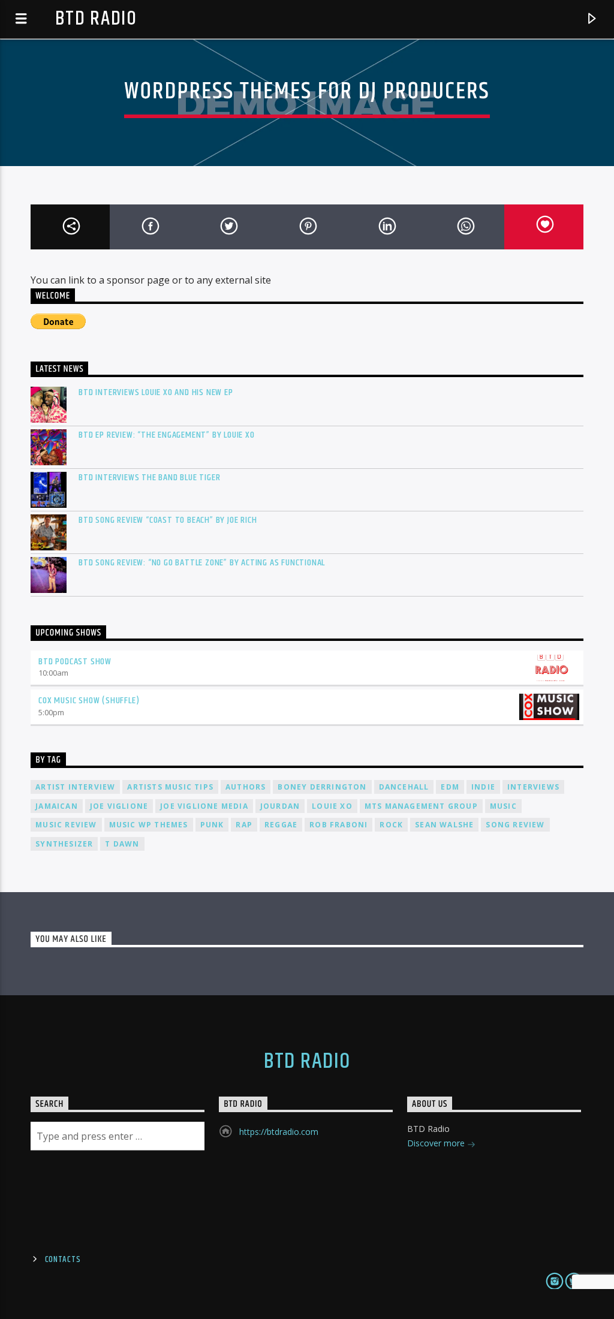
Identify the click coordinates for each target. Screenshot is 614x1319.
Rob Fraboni (338, 825)
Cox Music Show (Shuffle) (88, 700)
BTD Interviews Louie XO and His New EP (156, 392)
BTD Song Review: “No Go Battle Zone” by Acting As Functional (202, 562)
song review (515, 825)
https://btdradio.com (278, 1131)
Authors (245, 787)
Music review (66, 825)
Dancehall (404, 787)
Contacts (63, 1259)
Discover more (437, 1143)
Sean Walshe (444, 825)
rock (391, 825)
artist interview (75, 787)
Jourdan (280, 806)
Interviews (533, 787)
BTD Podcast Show (75, 661)
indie (483, 787)
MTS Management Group (421, 806)
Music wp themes (148, 825)
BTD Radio (96, 19)
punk (212, 825)
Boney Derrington (322, 787)
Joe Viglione (119, 806)
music (503, 806)
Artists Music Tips (170, 787)
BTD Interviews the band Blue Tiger (149, 477)
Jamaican (56, 806)
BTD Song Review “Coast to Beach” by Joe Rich (168, 520)
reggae (280, 825)
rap (244, 825)
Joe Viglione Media (204, 806)
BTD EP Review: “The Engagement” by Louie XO (166, 435)
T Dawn (122, 844)
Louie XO (332, 806)
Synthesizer (64, 844)
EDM (450, 787)
